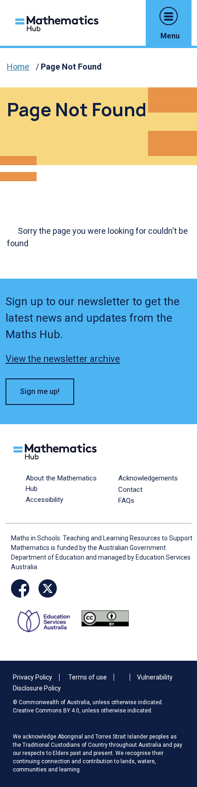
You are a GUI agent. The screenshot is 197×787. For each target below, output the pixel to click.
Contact (130, 489)
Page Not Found (71, 66)
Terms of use (87, 677)
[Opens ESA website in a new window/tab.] (47, 618)
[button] (168, 16)
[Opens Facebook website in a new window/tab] (20, 588)
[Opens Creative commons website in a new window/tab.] (105, 618)
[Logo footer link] (57, 450)
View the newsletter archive (62, 358)
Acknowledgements (148, 478)
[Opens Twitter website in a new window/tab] (47, 588)
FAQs (126, 500)
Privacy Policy (32, 677)
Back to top (175, 718)
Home (18, 66)
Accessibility (44, 500)
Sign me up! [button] (40, 391)
